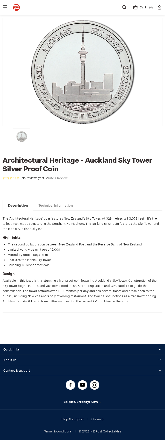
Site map (97, 419)
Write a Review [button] (56, 178)
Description (18, 205)
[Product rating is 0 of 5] (11, 178)
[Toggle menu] (5, 7)
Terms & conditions (58, 431)
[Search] (124, 7)
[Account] (159, 7)
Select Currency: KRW (81, 402)
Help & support (72, 419)
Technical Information (55, 205)
